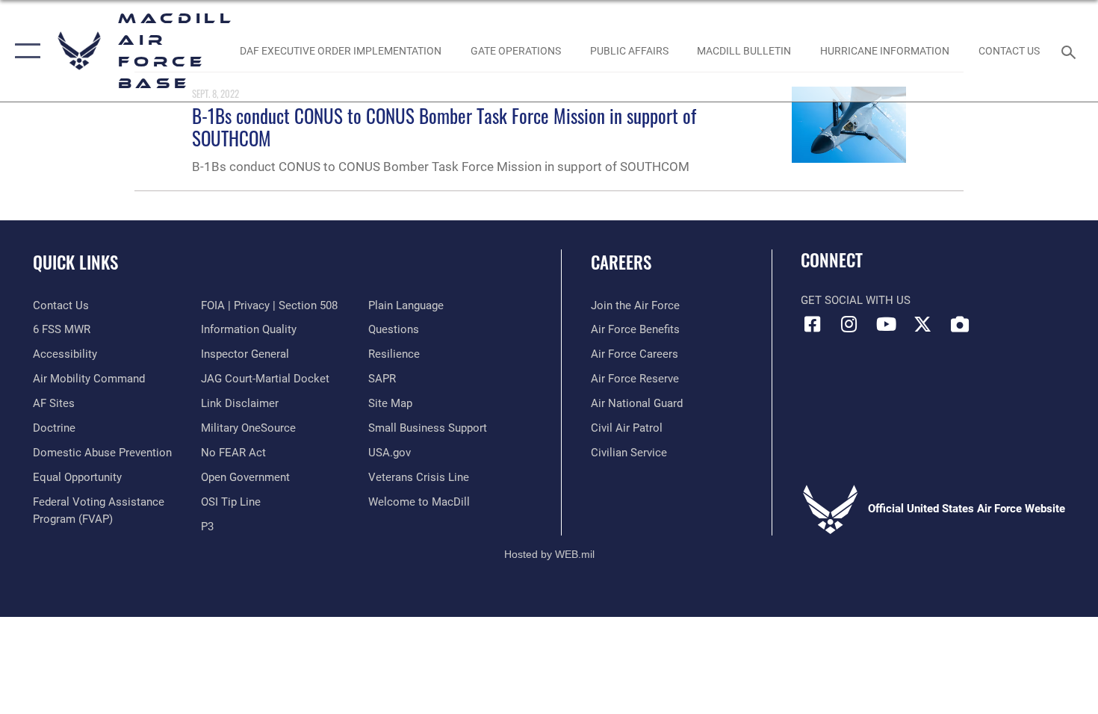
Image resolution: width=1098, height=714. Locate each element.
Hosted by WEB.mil (549, 554)
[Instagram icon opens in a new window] (849, 324)
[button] (24, 51)
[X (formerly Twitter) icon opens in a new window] (922, 324)
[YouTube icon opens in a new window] (886, 324)
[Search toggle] (1071, 50)
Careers (621, 262)
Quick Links (75, 262)
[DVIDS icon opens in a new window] (960, 324)
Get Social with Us (856, 300)
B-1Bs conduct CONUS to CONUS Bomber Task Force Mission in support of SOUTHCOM (444, 127)
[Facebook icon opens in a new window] (812, 324)
